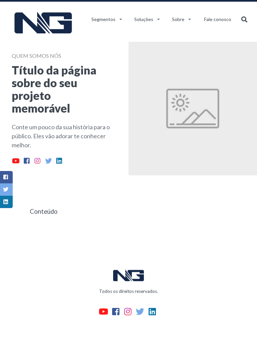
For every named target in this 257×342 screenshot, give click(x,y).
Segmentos (103, 19)
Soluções (143, 19)
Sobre (178, 19)
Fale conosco (217, 19)
